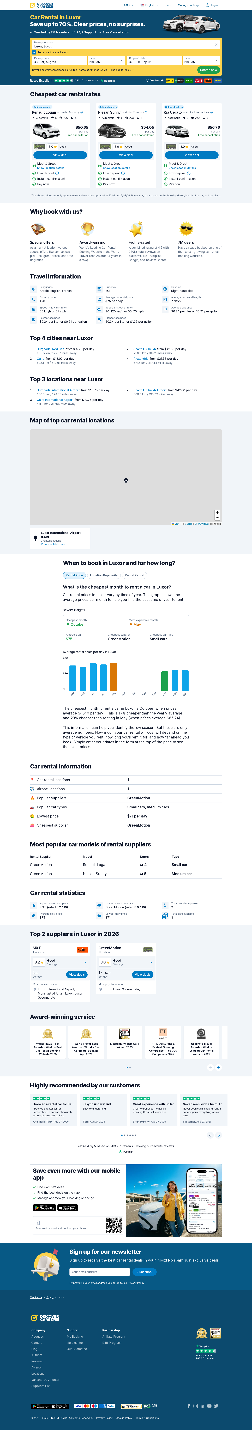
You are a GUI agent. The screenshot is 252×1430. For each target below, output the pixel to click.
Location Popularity (104, 575)
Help (168, 5)
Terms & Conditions (147, 1418)
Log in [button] (215, 5)
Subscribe (144, 1272)
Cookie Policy (124, 1418)
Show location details (50, 167)
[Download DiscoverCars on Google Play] (44, 1208)
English (149, 5)
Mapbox (188, 523)
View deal (60, 155)
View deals (77, 974)
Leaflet (177, 523)
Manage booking (188, 5)
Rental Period (134, 575)
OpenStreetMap (202, 523)
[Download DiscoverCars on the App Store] (67, 1208)
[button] (126, 480)
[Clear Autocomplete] (216, 44)
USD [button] (127, 5)
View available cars (53, 544)
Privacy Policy (104, 1418)
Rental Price (74, 575)
